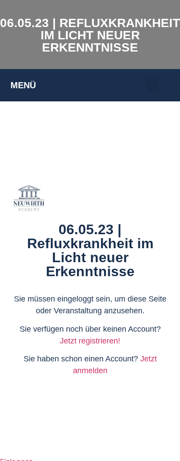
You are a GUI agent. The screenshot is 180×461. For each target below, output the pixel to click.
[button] (153, 85)
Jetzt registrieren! (90, 340)
